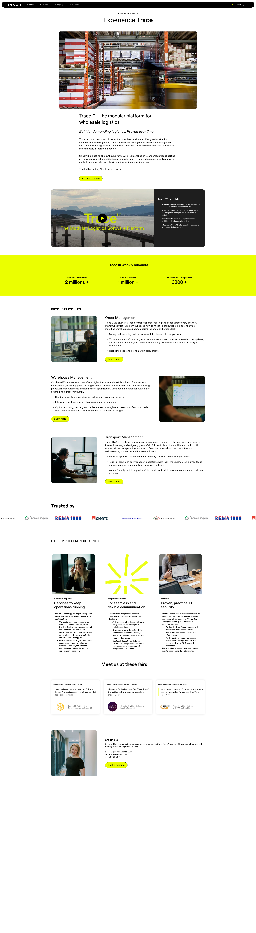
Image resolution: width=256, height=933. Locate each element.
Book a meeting (116, 765)
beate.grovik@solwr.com (116, 754)
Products (30, 4)
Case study (44, 4)
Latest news (74, 4)
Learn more (114, 359)
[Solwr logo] (14, 5)
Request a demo (91, 178)
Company (59, 4)
